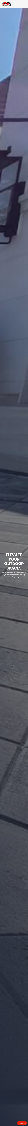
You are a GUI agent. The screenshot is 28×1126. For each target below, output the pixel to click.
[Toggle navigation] (22, 4)
